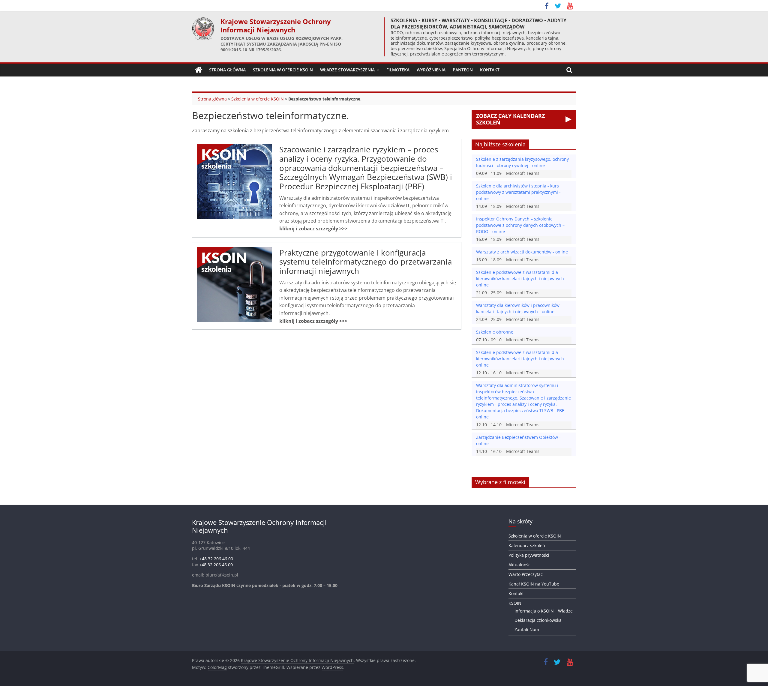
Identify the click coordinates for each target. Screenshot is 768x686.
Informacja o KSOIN (534, 611)
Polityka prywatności (528, 555)
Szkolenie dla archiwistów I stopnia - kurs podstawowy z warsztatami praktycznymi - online (518, 192)
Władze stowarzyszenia (347, 70)
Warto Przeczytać (525, 574)
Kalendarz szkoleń (526, 545)
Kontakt (490, 70)
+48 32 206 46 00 (216, 559)
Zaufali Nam (526, 629)
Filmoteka (398, 70)
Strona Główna (227, 70)
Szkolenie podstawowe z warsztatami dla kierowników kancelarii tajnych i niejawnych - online (521, 278)
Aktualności (520, 565)
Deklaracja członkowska (538, 620)
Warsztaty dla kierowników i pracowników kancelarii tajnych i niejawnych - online (518, 308)
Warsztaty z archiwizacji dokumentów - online (522, 252)
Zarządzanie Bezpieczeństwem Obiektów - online (518, 440)
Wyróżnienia (431, 70)
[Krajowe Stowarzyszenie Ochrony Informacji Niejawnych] (199, 70)
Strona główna (212, 99)
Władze (565, 611)
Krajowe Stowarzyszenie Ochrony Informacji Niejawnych (275, 25)
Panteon (463, 70)
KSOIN (514, 603)
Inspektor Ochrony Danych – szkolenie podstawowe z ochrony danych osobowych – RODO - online (520, 225)
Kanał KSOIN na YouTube (533, 584)
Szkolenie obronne (494, 332)
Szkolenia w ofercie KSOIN (283, 70)
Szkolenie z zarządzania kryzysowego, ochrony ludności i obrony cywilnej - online (522, 162)
